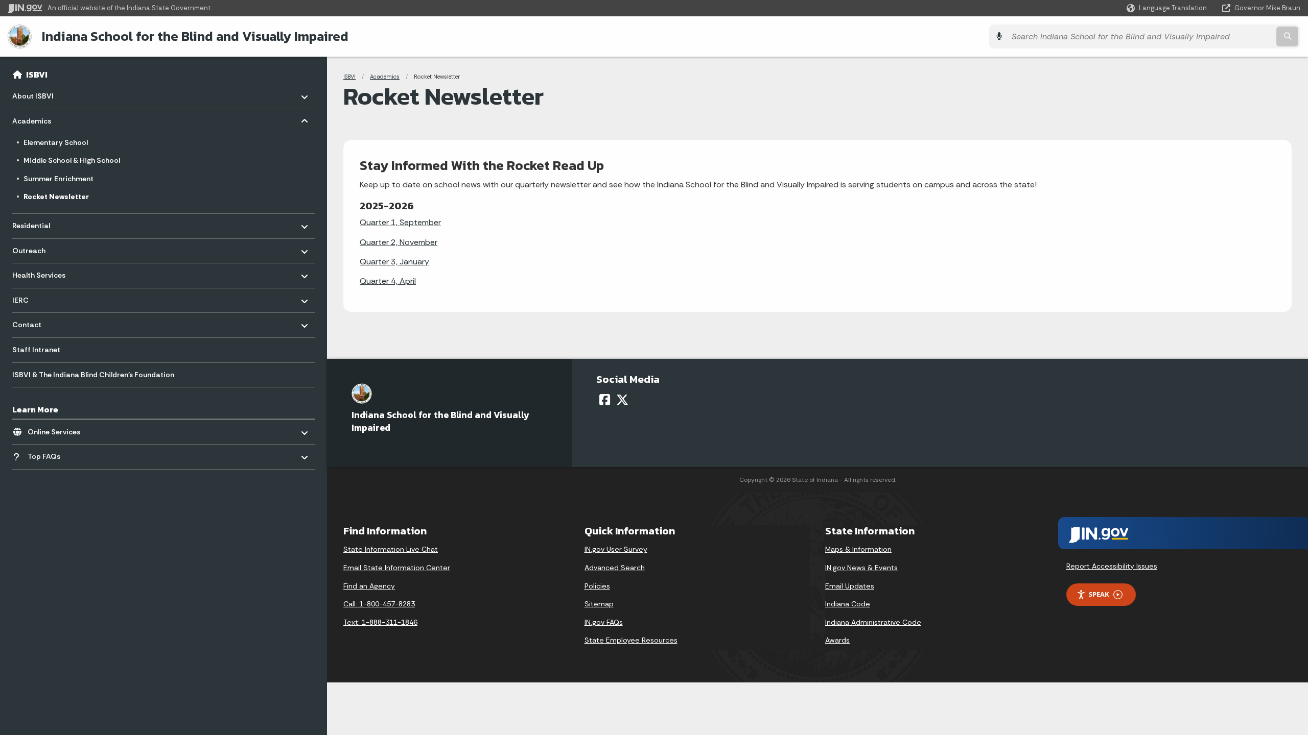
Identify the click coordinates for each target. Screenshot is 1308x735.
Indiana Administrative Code (873, 622)
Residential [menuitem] (42, 223)
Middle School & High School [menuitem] (72, 160)
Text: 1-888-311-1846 (380, 622)
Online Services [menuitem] (57, 429)
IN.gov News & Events (861, 567)
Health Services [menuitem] (42, 273)
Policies (597, 586)
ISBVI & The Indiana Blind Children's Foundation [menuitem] (93, 374)
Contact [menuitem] (42, 322)
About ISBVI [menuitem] (42, 94)
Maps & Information (858, 549)
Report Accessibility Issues (1111, 566)
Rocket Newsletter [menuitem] (56, 196)
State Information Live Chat (390, 549)
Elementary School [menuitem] (56, 142)
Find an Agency (369, 586)
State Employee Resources (631, 640)
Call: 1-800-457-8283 (379, 603)
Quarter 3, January (394, 261)
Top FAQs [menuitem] (57, 454)
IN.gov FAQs (604, 622)
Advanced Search (615, 567)
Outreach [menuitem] (42, 248)
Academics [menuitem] (42, 119)
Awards (837, 640)
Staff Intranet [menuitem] (36, 349)
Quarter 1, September (400, 222)
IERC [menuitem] (42, 297)
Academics (385, 76)
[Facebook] (604, 400)
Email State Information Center (396, 567)
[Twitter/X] (622, 400)
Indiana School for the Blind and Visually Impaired (195, 36)
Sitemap (599, 603)
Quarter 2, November (398, 242)
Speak (1099, 594)
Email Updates (849, 586)
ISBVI (37, 74)
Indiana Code (847, 603)
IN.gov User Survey (616, 549)
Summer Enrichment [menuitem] (59, 178)
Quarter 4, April (388, 281)
